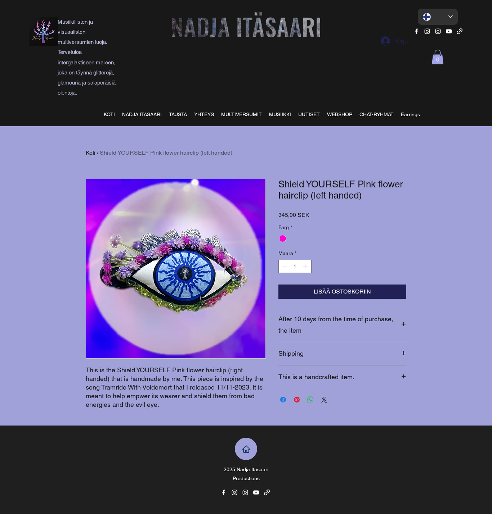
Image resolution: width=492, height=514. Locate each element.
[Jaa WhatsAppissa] (310, 399)
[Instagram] (427, 31)
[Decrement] (284, 266)
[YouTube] (448, 31)
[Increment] (305, 266)
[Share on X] (324, 399)
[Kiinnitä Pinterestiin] (296, 399)
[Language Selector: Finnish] (438, 17)
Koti (90, 152)
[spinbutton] (295, 266)
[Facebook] (416, 31)
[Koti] (246, 449)
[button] (437, 57)
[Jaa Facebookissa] (283, 399)
